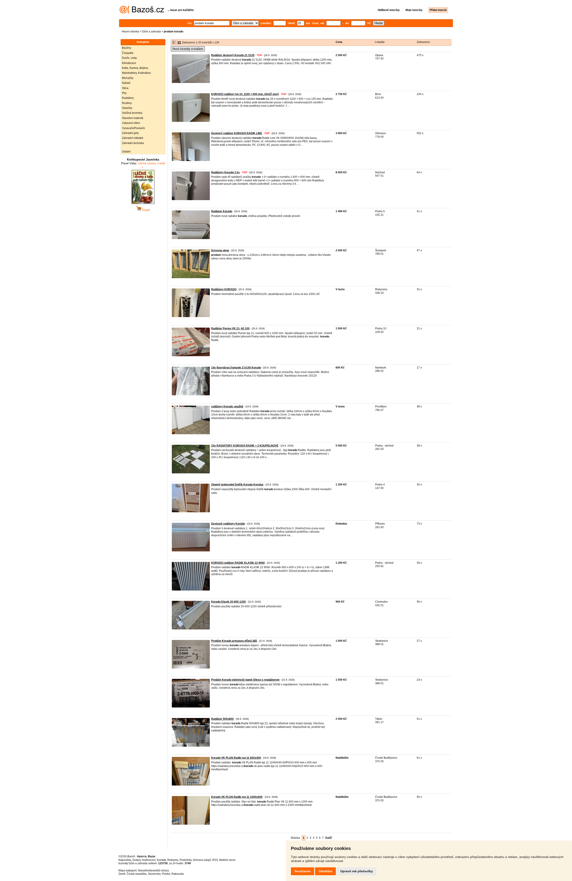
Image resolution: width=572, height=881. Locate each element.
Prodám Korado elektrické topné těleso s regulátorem (245, 679)
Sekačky (127, 108)
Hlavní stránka (130, 31)
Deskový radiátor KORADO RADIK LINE (236, 133)
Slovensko (154, 873)
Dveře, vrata (129, 57)
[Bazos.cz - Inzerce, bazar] (142, 12)
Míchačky (127, 78)
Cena (339, 42)
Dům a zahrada (151, 31)
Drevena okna (220, 250)
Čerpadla (127, 53)
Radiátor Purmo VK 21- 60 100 (230, 328)
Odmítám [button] (325, 871)
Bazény (126, 47)
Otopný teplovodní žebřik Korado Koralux (237, 484)
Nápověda (124, 860)
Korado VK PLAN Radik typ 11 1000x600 (237, 796)
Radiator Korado (221, 211)
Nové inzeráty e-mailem (187, 49)
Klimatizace (129, 63)
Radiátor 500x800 (222, 718)
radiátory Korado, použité (227, 406)
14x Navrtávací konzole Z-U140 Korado (236, 367)
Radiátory (128, 98)
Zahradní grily (130, 133)
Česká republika (137, 873)
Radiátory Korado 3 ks (225, 172)
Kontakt (161, 860)
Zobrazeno (423, 42)
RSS (215, 860)
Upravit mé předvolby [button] (356, 871)
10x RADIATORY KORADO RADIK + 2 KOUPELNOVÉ (244, 445)
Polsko (166, 873)
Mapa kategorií (127, 870)
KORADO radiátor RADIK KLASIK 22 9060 (238, 562)
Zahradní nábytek (132, 138)
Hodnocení (149, 860)
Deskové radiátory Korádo (228, 523)
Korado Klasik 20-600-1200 (228, 601)
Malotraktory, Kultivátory (136, 72)
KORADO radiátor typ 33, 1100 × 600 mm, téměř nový (245, 94)
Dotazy (136, 860)
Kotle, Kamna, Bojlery (135, 68)
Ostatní (126, 151)
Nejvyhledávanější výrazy (153, 870)
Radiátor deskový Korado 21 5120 (232, 55)
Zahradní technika (133, 143)
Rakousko (178, 873)
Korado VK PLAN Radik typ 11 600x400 (236, 757)
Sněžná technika (132, 112)
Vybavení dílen (131, 123)
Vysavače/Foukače (133, 128)
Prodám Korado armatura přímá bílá (234, 640)
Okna (125, 88)
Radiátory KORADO (223, 289)
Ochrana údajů (202, 860)
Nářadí (126, 83)
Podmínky (185, 860)
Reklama (172, 860)
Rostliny (127, 103)
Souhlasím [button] (302, 871)
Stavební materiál (132, 118)
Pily (124, 93)
